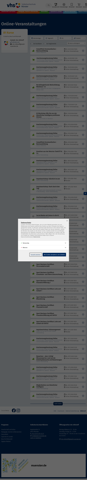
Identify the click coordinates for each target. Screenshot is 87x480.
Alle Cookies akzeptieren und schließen (54, 254)
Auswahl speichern (36, 254)
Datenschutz (36, 237)
